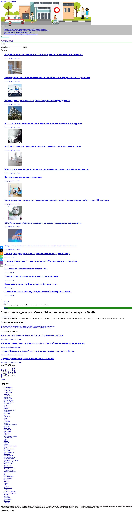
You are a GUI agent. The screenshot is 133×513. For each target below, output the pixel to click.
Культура (7, 433)
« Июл (3, 379)
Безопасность (8, 398)
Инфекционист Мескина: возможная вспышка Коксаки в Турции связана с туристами (47, 77)
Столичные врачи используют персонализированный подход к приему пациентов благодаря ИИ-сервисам (56, 200)
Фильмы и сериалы (10, 493)
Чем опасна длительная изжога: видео (23, 177)
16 (15, 372)
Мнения (6, 442)
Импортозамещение (10, 424)
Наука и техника (9, 449)
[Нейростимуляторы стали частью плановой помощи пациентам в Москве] (15, 242)
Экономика (7, 502)
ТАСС (3, 316)
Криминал (7, 431)
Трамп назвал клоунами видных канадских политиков (21, 34)
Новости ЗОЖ (8, 455)
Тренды (6, 489)
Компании (7, 429)
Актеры (6, 394)
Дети (5, 415)
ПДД (5, 473)
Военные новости (9, 410)
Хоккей (6, 496)
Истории (7, 428)
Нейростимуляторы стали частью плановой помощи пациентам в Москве (40, 246)
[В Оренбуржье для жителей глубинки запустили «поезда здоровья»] (15, 96)
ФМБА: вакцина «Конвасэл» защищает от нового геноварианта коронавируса (42, 223)
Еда (5, 418)
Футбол (6, 494)
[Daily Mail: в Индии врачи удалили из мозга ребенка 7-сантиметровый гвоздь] (15, 142)
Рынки (6, 480)
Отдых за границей (10, 471)
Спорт (6, 483)
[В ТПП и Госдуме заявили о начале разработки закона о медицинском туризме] (15, 119)
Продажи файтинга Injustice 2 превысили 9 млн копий (27, 358)
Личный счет (8, 437)
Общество (7, 465)
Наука (6, 447)
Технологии (8, 488)
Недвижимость (9, 452)
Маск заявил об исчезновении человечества (17, 32)
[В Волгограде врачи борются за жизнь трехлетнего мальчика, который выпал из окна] (15, 165)
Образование (8, 463)
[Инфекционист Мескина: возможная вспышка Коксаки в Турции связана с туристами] (15, 73)
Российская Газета (6, 355)
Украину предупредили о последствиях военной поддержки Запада (25, 29)
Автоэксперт (8, 392)
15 (12, 372)
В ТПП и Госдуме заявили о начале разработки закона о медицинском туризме (43, 123)
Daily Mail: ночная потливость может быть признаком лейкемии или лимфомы (43, 54)
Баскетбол (7, 397)
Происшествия (8, 476)
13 (8, 372)
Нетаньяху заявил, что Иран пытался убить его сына (30, 284)
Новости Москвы (9, 458)
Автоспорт (7, 390)
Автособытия (8, 389)
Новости (7, 454)
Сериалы (7, 481)
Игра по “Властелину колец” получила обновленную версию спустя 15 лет (37, 351)
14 (10, 372)
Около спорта (8, 467)
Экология (7, 501)
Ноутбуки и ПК (9, 462)
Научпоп (7, 450)
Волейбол (7, 411)
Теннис (6, 486)
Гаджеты (7, 413)
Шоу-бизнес (8, 499)
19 (6, 374)
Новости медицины (10, 457)
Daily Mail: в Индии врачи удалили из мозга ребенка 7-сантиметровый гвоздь (42, 146)
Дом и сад (7, 416)
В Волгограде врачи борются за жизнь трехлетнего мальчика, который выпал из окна (46, 169)
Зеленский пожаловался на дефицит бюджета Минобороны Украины (38, 291)
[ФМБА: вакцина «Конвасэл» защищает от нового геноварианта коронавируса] (15, 219)
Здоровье (7, 421)
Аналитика (7, 395)
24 (1, 376)
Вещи (6, 408)
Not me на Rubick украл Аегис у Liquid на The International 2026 (32, 336)
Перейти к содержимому (8, 1)
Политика (7, 475)
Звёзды (6, 420)
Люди (6, 439)
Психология (8, 478)
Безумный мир (8, 400)
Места (6, 441)
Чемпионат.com (5, 339)
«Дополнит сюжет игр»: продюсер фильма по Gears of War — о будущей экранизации (43, 343)
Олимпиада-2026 (9, 468)
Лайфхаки (7, 434)
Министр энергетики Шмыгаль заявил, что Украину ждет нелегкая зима (26, 30)
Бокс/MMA (7, 403)
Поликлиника (5, 37)
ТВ (5, 484)
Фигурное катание (10, 491)
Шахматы (7, 497)
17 (1, 374)
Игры (6, 308)
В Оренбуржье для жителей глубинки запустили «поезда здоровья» (37, 100)
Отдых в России (9, 470)
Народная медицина (10, 446)
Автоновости (8, 387)
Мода (6, 444)
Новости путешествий (11, 460)
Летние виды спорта (10, 436)
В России (7, 407)
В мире (6, 405)
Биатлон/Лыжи (9, 402)
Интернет (7, 426)
